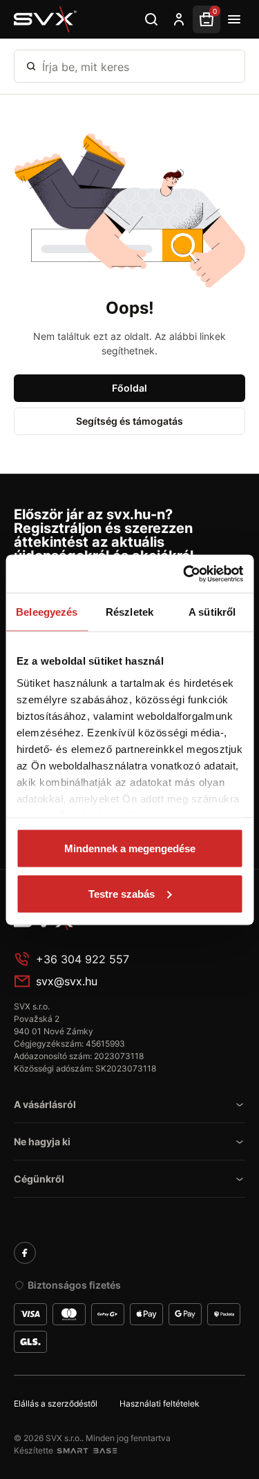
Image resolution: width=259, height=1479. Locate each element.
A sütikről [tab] (212, 612)
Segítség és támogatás (129, 421)
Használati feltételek (159, 1403)
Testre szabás (121, 893)
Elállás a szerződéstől (55, 1403)
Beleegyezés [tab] (46, 612)
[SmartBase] (87, 1450)
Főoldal (129, 388)
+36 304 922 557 (82, 959)
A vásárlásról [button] (45, 1104)
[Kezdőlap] (45, 19)
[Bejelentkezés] (179, 19)
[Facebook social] (25, 1253)
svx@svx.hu (66, 981)
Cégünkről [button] (39, 1179)
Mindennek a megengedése (129, 848)
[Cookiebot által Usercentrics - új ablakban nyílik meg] (184, 574)
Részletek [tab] (129, 612)
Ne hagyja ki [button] (42, 1141)
